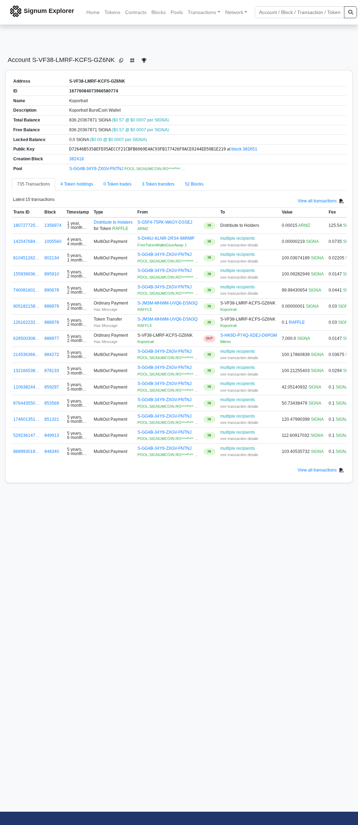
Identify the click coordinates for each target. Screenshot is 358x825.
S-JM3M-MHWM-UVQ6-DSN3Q (167, 303)
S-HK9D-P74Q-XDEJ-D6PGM (248, 335)
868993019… (26, 451)
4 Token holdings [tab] (76, 184)
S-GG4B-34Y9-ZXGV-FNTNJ (96, 168)
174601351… (26, 419)
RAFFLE (297, 322)
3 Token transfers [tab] (158, 184)
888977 (51, 338)
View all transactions (317, 200)
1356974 (53, 225)
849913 (51, 435)
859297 (51, 387)
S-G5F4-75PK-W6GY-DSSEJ (164, 222)
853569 (51, 403)
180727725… (26, 225)
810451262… (26, 258)
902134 (51, 258)
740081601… (26, 290)
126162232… (26, 322)
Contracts (135, 12)
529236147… (26, 435)
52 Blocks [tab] (194, 184)
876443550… (26, 403)
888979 (51, 306)
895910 (51, 274)
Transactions (202, 12)
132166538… (26, 370)
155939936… (26, 274)
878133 (51, 370)
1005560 (53, 241)
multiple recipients (237, 238)
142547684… (26, 241)
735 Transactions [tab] (33, 184)
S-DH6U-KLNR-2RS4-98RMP (165, 238)
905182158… (26, 306)
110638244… (26, 387)
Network (234, 12)
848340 (51, 451)
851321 (51, 419)
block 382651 (244, 149)
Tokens (112, 12)
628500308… (26, 338)
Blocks (158, 12)
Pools (177, 12)
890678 (51, 290)
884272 (51, 354)
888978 (51, 322)
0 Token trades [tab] (117, 184)
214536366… (26, 354)
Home (93, 12)
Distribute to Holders (113, 222)
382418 (76, 158)
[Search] (350, 12)
